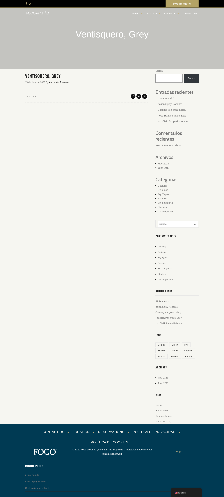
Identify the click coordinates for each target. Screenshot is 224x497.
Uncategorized (166, 211)
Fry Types (163, 194)
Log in (158, 405)
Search (159, 70)
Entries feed (161, 410)
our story (170, 13)
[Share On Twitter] (138, 96)
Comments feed (163, 416)
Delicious (163, 190)
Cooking (162, 185)
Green (175, 345)
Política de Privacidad (154, 432)
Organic (188, 350)
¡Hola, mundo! (166, 98)
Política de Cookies (109, 442)
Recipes (162, 198)
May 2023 (163, 163)
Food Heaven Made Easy (172, 115)
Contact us (189, 13)
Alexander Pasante (58, 82)
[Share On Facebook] (133, 96)
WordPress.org (163, 421)
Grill (186, 345)
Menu (135, 13)
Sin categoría (165, 202)
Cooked (162, 345)
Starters (162, 207)
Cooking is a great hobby (172, 109)
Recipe (174, 356)
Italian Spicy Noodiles (170, 104)
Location (151, 13)
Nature (174, 350)
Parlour (161, 356)
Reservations (111, 432)
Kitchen (161, 350)
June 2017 (163, 167)
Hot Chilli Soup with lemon (173, 121)
